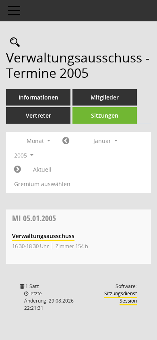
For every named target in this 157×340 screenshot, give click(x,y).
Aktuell (42, 169)
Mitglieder (105, 97)
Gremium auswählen (42, 184)
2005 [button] (21, 155)
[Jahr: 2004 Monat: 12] (65, 141)
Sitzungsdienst (120, 297)
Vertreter (38, 115)
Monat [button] (36, 141)
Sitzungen (104, 115)
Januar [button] (103, 141)
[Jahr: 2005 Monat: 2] (17, 169)
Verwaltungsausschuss (43, 236)
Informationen (38, 97)
